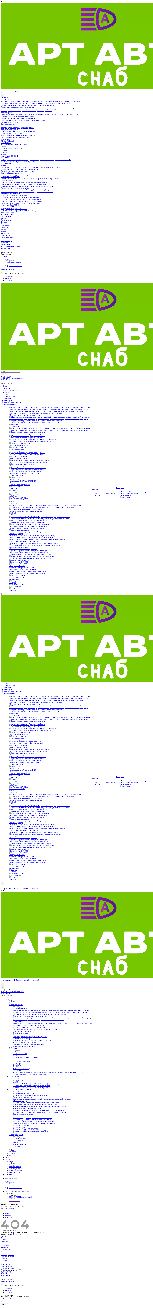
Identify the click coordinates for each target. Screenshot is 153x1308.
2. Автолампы (18, 1052)
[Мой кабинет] (2, 886)
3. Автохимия (18, 1080)
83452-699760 (6, 244)
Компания (12, 1152)
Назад (13, 1001)
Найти (3, 1304)
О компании (5, 1245)
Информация (5, 1249)
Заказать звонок (14, 1201)
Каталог (12, 1003)
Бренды (3, 1240)
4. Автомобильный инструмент (24, 1093)
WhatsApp (8, 280)
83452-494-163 (6, 248)
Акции (3, 1238)
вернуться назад (6, 1234)
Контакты (4, 1247)
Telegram (8, 278)
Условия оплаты (6, 1253)
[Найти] (2, 95)
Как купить (13, 1165)
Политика (4, 1258)
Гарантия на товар (7, 1257)
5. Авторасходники (20, 1138)
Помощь (4, 1260)
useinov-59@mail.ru (9, 269)
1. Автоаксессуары (20, 1008)
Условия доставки (7, 1255)
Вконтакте (8, 277)
